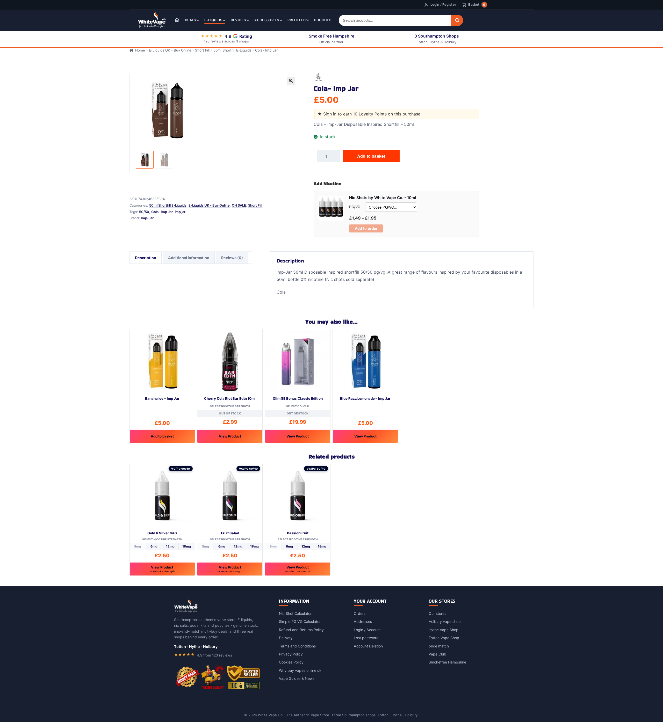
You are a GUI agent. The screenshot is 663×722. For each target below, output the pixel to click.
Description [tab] (145, 258)
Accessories (266, 20)
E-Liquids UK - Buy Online (170, 50)
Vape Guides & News (296, 678)
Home (140, 50)
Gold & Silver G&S (162, 533)
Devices (238, 20)
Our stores (437, 613)
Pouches (322, 20)
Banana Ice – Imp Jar (162, 398)
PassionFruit (297, 533)
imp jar (180, 212)
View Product (230, 436)
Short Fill (202, 50)
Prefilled (296, 20)
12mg (170, 546)
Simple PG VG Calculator (300, 621)
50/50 (144, 212)
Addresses (363, 621)
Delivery (286, 638)
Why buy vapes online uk (300, 670)
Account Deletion (368, 646)
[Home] (177, 20)
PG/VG (354, 207)
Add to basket (371, 156)
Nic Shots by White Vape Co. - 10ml (382, 197)
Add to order (366, 228)
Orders (359, 613)
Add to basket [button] (162, 436)
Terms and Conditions (297, 646)
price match (439, 646)
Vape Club (437, 654)
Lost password (366, 638)
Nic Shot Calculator (295, 613)
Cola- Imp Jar (162, 212)
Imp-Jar (147, 218)
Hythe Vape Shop (443, 630)
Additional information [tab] (188, 258)
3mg (137, 546)
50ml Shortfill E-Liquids (232, 50)
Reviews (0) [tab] (232, 258)
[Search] (457, 20)
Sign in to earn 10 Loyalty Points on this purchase (371, 113)
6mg (153, 546)
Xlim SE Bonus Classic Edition (298, 398)
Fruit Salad (230, 533)
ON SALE (239, 205)
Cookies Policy (291, 662)
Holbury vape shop (445, 621)
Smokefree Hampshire (447, 662)
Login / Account (367, 630)
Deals (190, 20)
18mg (186, 546)
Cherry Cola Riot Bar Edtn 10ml (230, 398)
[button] (291, 81)
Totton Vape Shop (444, 638)
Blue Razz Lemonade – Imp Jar (365, 398)
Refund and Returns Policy (301, 630)
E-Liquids (213, 20)
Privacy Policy (291, 654)
